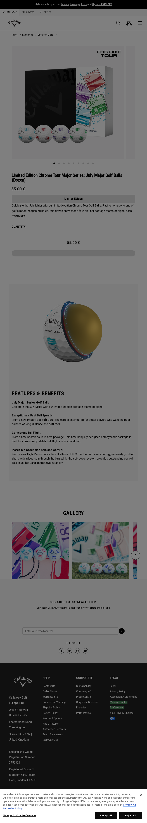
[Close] (141, 795)
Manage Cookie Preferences (19, 815)
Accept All (106, 815)
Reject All (130, 815)
